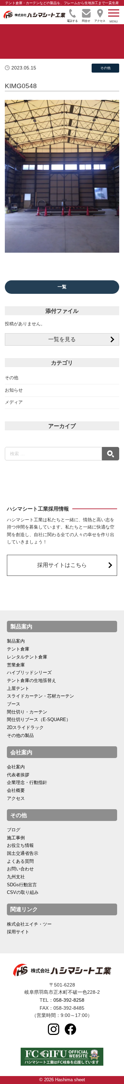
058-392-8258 (68, 1000)
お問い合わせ (20, 869)
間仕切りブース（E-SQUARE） (39, 719)
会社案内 (16, 767)
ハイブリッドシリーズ (29, 672)
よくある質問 (20, 861)
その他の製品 (20, 735)
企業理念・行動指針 (27, 782)
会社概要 (16, 790)
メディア (14, 402)
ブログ (13, 830)
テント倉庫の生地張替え (31, 680)
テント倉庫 (18, 649)
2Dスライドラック (25, 727)
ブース (13, 704)
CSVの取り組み (23, 892)
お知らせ (14, 390)
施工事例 (16, 837)
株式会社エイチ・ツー (29, 924)
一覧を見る (62, 339)
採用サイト (18, 931)
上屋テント (18, 688)
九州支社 (16, 877)
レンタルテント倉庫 (27, 657)
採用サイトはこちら (62, 565)
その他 (11, 377)
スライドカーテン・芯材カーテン (40, 696)
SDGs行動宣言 (22, 884)
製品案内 (16, 641)
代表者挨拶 (18, 775)
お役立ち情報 (20, 845)
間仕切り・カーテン (27, 712)
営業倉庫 (16, 665)
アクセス (16, 798)
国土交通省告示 (22, 853)
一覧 (62, 286)
